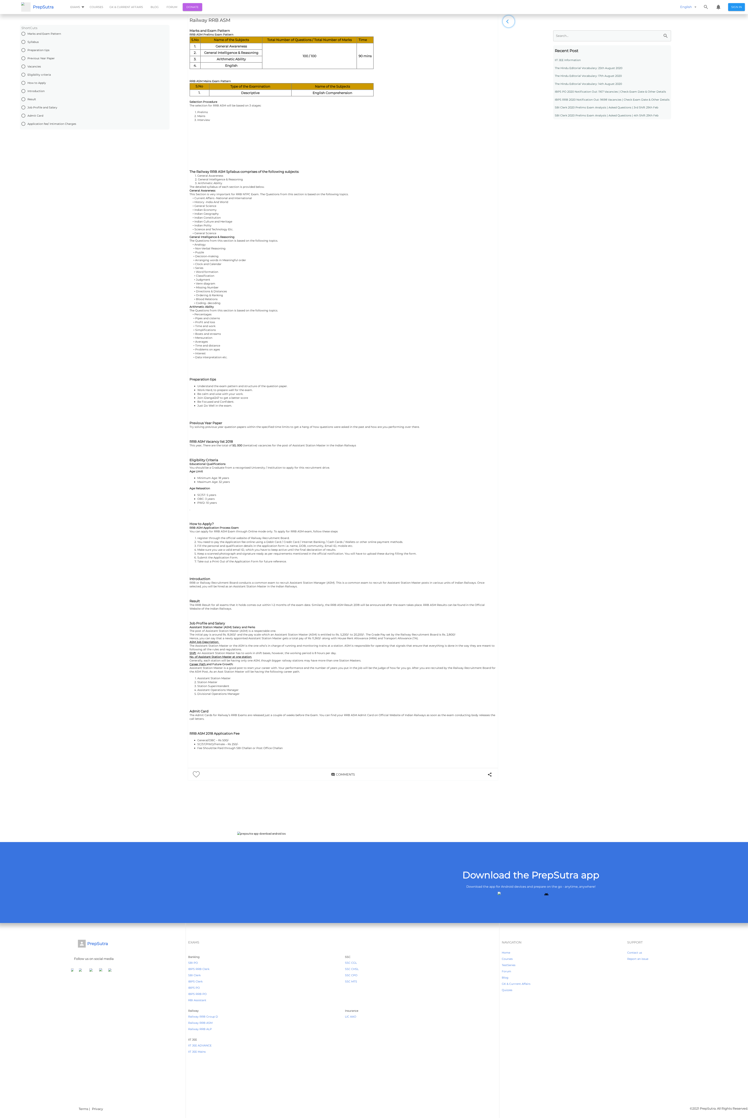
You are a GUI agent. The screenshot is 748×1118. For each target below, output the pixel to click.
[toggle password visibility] (666, 36)
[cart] (718, 7)
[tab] (77, 7)
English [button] (686, 7)
